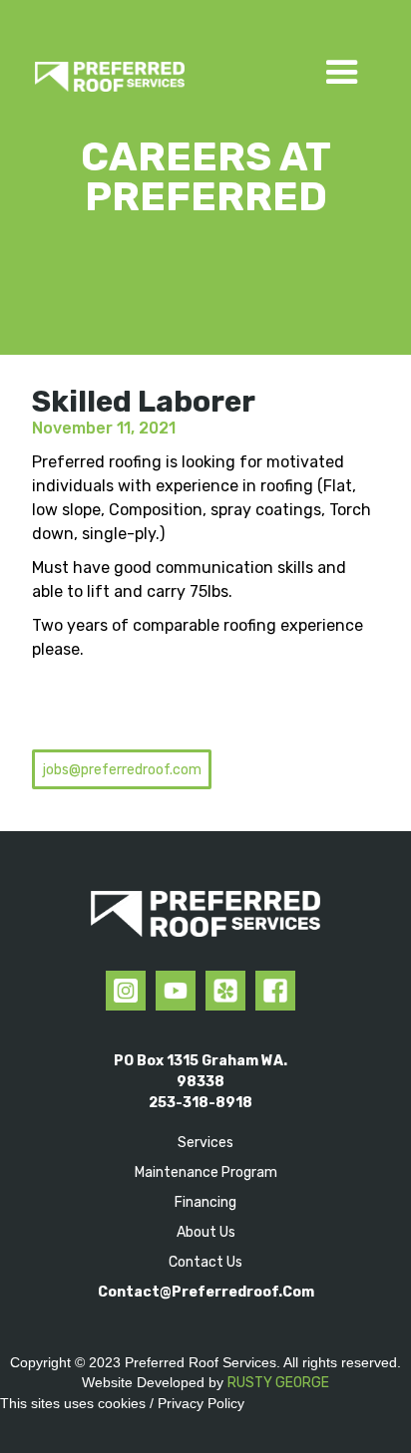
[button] (342, 63)
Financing (205, 1202)
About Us (206, 1232)
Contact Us (205, 1262)
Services (205, 1142)
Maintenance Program (206, 1172)
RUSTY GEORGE (278, 1382)
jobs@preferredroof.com (122, 769)
